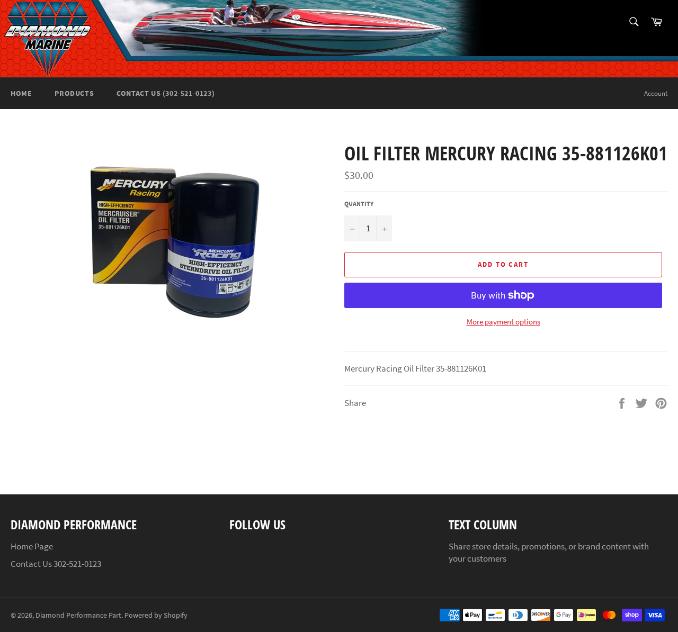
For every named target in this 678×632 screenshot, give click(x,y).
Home (21, 93)
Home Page (32, 546)
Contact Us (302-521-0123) (166, 93)
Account (655, 93)
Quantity (358, 203)
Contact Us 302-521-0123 (56, 564)
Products (74, 93)
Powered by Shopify (156, 615)
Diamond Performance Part (78, 615)
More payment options (503, 322)
